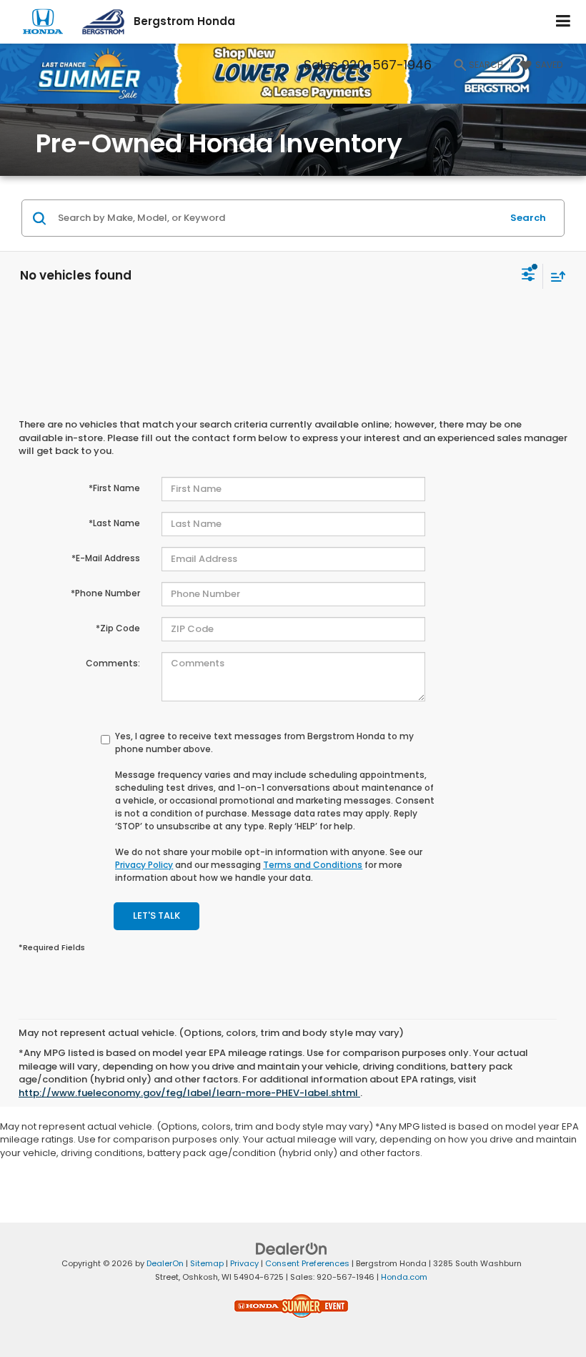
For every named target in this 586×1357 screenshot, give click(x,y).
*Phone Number (105, 593)
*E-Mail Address (105, 558)
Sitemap (207, 1263)
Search (528, 217)
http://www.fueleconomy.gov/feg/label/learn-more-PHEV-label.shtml (189, 1093)
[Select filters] (528, 276)
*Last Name (114, 523)
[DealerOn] (291, 1248)
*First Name (114, 488)
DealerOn (165, 1263)
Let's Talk (156, 915)
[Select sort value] (554, 276)
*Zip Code (118, 628)
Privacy (244, 1263)
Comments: (113, 663)
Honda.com (404, 1277)
